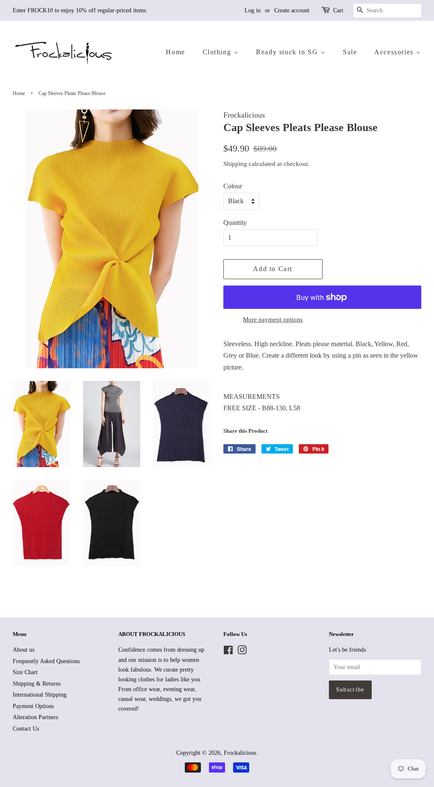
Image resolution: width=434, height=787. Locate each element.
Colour (232, 186)
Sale (350, 52)
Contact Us (26, 728)
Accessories (395, 52)
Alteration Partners (35, 717)
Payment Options (33, 706)
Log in (253, 10)
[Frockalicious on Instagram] (242, 652)
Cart (338, 10)
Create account (291, 10)
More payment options (273, 319)
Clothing (218, 52)
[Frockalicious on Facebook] (228, 652)
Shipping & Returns (37, 684)
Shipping (235, 163)
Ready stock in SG (288, 52)
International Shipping (40, 695)
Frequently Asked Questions (46, 661)
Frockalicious (240, 753)
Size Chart (25, 672)
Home (175, 52)
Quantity (235, 222)
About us (23, 650)
